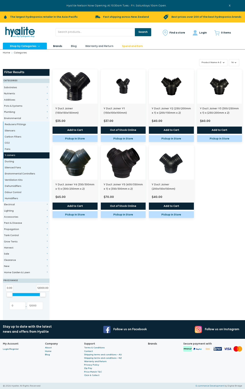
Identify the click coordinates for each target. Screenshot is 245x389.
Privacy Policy (91, 365)
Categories (20, 52)
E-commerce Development (210, 386)
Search (143, 32)
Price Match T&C (93, 372)
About (48, 348)
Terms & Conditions (94, 348)
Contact (88, 351)
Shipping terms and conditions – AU (103, 355)
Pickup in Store (75, 138)
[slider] (9, 294)
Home (6, 52)
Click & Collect (91, 375)
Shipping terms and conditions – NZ (103, 358)
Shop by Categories (23, 46)
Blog (74, 46)
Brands (57, 46)
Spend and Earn (132, 46)
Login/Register (11, 349)
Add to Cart (75, 130)
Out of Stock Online (123, 130)
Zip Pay (88, 368)
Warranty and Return (99, 46)
